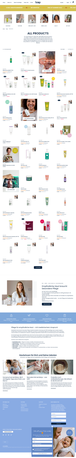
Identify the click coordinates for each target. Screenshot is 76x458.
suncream (8, 25)
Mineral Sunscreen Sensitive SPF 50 (65, 94)
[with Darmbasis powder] (29, 202)
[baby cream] (47, 202)
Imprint (4, 429)
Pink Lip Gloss (60, 236)
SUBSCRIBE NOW (42, 453)
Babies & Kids (44, 25)
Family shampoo (42, 165)
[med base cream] (65, 59)
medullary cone (31, 25)
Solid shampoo (24, 236)
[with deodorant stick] (11, 249)
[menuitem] (5, 2)
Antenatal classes (24, 409)
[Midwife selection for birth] (11, 154)
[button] (11, 72)
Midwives (22, 407)
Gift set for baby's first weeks (63, 141)
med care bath (42, 260)
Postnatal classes (24, 410)
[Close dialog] (73, 429)
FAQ (39, 405)
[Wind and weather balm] (65, 154)
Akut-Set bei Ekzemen (62, 117)
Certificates (5, 407)
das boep (4, 92)
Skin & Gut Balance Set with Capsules (9, 95)
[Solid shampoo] (29, 226)
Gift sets (68, 25)
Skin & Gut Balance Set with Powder (29, 94)
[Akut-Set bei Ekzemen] (65, 107)
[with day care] (29, 154)
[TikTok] (12, 435)
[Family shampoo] (47, 154)
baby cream (41, 212)
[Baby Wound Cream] (47, 178)
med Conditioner (7, 141)
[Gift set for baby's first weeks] (65, 131)
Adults (56, 25)
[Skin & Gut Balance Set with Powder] (29, 83)
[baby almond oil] (65, 202)
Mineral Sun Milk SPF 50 (8, 70)
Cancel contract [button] (8, 431)
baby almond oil (60, 212)
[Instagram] (6, 435)
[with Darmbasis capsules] (11, 202)
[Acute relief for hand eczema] (29, 59)
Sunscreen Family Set (44, 94)
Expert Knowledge (17, 2)
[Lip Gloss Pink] (47, 226)
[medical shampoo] (29, 249)
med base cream (61, 70)
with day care (24, 165)
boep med (20, 25)
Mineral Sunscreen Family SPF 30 (46, 117)
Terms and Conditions (17, 429)
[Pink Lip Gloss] (65, 226)
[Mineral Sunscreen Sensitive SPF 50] (65, 83)
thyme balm (23, 189)
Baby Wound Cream (43, 189)
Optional (52, 418)
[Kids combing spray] (11, 107)
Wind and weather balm (62, 165)
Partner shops (24, 404)
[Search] (70, 2)
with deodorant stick (7, 260)
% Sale (31, 2)
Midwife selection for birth (9, 165)
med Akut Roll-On (25, 141)
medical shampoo (25, 260)
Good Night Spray (61, 189)
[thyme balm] (29, 178)
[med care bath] (47, 249)
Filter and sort (7, 49)
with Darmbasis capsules (8, 212)
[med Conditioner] (11, 131)
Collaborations (24, 405)
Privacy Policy (9, 429)
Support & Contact (43, 404)
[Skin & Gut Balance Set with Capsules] (11, 83)
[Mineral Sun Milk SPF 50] (11, 59)
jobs (4, 409)
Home (4, 28)
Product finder (42, 407)
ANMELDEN (59, 423)
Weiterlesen (5, 390)
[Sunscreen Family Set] (47, 83)
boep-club (26, 2)
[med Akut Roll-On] (29, 131)
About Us (9, 2)
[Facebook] (4, 435)
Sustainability (5, 405)
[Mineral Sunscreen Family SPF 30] (47, 107)
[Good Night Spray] (65, 178)
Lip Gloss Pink (42, 236)
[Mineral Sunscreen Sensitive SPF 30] (11, 226)
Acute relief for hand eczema (27, 70)
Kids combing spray (7, 117)
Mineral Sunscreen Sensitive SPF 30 (11, 236)
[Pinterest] (9, 435)
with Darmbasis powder (26, 212)
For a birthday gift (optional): (36, 443)
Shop (4, 2)
